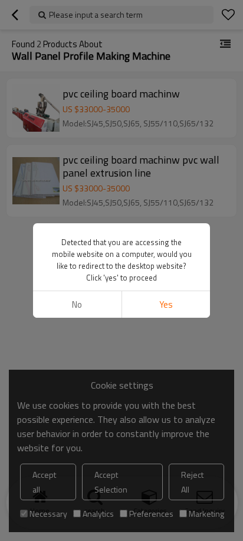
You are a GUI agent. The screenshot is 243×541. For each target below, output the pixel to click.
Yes (166, 304)
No (77, 304)
